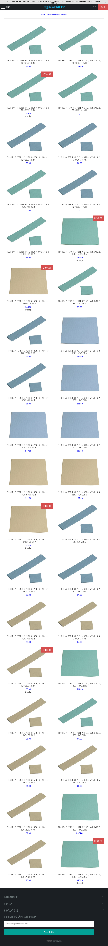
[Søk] (94, 7)
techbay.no (57, 941)
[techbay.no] (54, 7)
